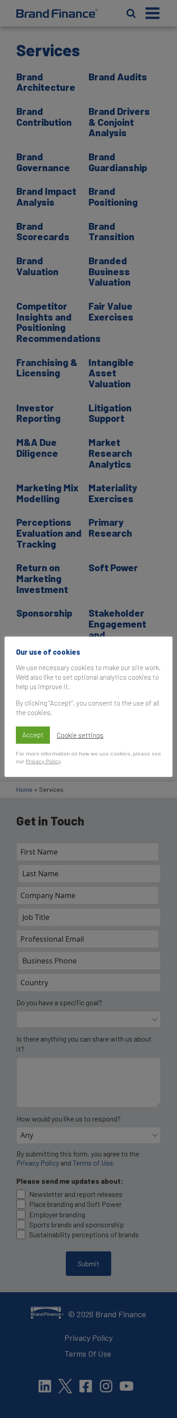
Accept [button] (33, 735)
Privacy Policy (43, 761)
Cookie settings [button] (80, 735)
